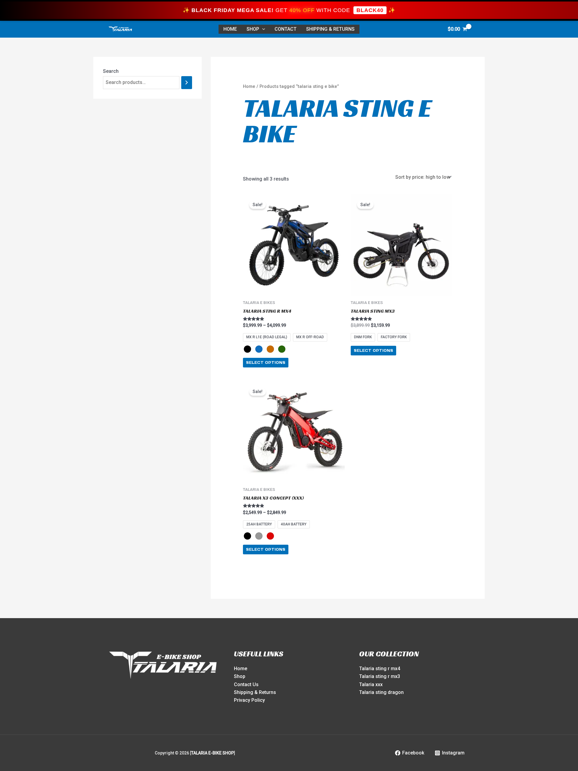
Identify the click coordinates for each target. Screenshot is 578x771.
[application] (262, 29)
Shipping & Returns (330, 29)
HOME (230, 29)
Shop (253, 29)
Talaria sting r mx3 (379, 676)
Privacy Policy (249, 700)
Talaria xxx (371, 684)
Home (249, 86)
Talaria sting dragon (381, 692)
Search (111, 71)
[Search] (186, 82)
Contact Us (246, 684)
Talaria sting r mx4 (379, 668)
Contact (286, 29)
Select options (265, 362)
